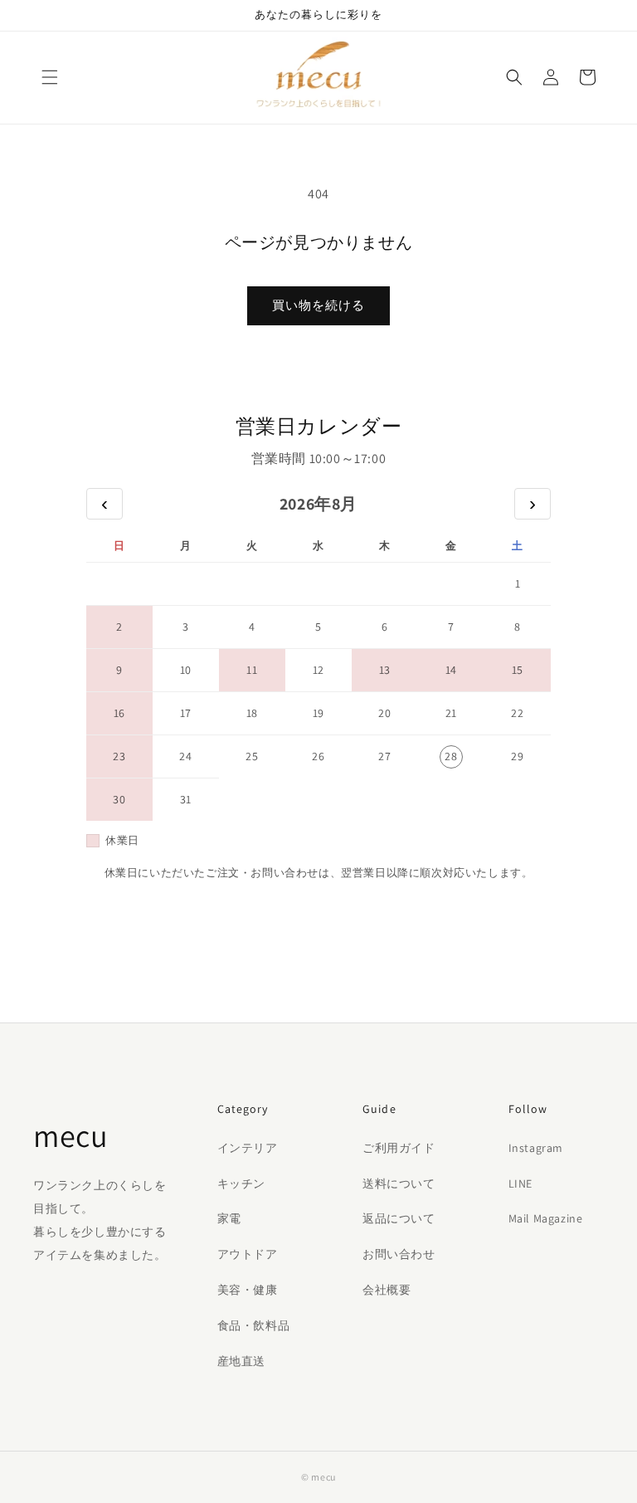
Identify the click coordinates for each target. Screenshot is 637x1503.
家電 (229, 1218)
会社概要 (386, 1289)
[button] (50, 77)
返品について (398, 1218)
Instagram (535, 1147)
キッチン (241, 1183)
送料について (398, 1183)
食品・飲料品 (253, 1325)
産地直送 (241, 1361)
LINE (520, 1183)
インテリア (247, 1147)
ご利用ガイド (398, 1147)
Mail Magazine (545, 1218)
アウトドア (247, 1254)
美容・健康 (247, 1289)
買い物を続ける (318, 305)
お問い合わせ (398, 1254)
